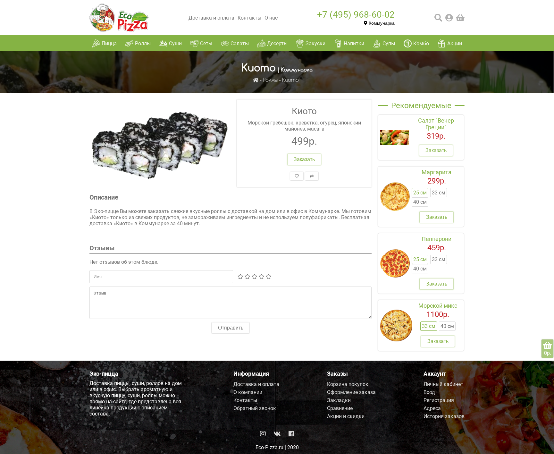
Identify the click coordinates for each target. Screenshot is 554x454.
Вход (429, 392)
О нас (271, 18)
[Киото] (160, 143)
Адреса (432, 408)
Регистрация (439, 400)
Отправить (230, 327)
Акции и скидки (346, 416)
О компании (247, 392)
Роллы (270, 80)
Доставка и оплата (211, 18)
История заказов (444, 416)
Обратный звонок (254, 408)
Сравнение (340, 408)
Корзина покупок (347, 384)
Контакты (249, 18)
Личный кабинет (443, 384)
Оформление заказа (351, 392)
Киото (290, 80)
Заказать (304, 159)
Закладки (339, 400)
